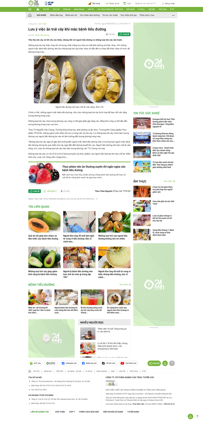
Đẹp (113, 371)
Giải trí (91, 9)
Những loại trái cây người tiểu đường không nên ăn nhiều (112, 237)
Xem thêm (123, 284)
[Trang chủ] (32, 15)
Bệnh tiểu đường (42, 35)
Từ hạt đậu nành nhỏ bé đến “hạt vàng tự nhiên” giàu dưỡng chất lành (163, 164)
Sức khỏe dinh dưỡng (90, 15)
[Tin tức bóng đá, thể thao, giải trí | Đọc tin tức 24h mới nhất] (33, 3)
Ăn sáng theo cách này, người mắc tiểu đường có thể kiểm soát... (118, 310)
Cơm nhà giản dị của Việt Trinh (163, 202)
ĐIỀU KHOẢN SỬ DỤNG (113, 412)
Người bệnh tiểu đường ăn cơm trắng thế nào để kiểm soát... (66, 310)
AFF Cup (56, 9)
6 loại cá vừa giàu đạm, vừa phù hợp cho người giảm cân (163, 189)
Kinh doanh (79, 9)
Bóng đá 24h (91, 363)
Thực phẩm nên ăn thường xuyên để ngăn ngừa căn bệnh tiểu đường (93, 168)
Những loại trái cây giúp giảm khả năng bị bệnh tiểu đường (42, 273)
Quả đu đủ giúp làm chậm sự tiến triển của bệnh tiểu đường (43, 237)
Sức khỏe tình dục (128, 15)
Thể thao (163, 9)
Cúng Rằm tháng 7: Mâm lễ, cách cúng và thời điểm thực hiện (163, 232)
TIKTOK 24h (110, 363)
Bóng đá (66, 9)
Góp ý (72, 412)
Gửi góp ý (52, 191)
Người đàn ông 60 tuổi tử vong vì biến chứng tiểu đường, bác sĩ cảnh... (114, 274)
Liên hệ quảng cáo (40, 412)
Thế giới (151, 9)
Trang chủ (32, 24)
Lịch (129, 3)
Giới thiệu (60, 412)
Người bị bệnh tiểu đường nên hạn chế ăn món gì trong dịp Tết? (78, 274)
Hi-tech (141, 9)
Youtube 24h (131, 363)
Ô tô (172, 9)
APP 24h (37, 363)
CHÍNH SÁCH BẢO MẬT (89, 412)
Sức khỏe (130, 9)
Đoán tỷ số (114, 3)
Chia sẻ (126, 34)
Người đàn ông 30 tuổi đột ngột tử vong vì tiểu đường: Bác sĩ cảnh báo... (78, 238)
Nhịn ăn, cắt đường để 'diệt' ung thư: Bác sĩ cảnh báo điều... (39, 310)
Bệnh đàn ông (56, 15)
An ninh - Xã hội (74, 371)
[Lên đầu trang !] (197, 416)
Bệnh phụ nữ (71, 15)
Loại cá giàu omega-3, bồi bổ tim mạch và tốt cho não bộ (162, 218)
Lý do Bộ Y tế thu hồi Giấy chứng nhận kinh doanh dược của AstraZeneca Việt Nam (112, 346)
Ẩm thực (140, 181)
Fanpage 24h (71, 363)
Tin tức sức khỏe (110, 15)
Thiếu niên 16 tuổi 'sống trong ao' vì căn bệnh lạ (112, 330)
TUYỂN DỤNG (133, 412)
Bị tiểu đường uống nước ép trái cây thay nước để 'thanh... (91, 310)
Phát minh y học (147, 15)
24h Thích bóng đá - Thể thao (110, 9)
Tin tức (46, 9)
